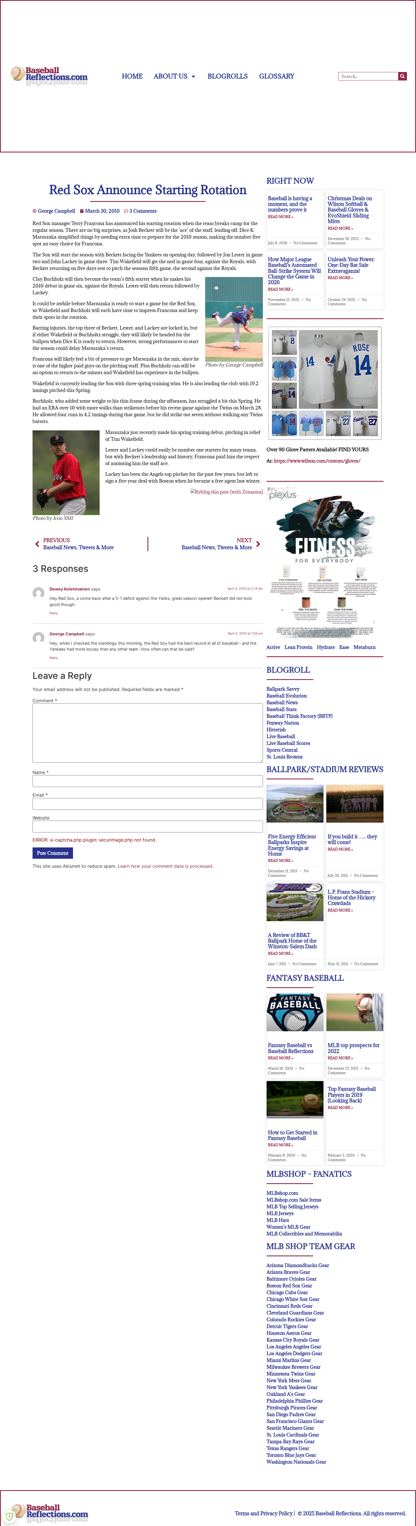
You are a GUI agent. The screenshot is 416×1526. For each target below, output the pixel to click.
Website (41, 818)
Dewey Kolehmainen (70, 589)
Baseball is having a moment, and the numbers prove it (290, 204)
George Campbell (67, 633)
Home (132, 76)
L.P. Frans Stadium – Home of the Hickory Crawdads (352, 898)
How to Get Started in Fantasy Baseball (293, 1135)
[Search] (402, 76)
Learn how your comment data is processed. (165, 866)
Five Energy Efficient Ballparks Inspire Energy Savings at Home (292, 845)
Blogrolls (228, 76)
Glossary (276, 76)
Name (41, 772)
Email (40, 795)
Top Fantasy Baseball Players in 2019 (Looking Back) (352, 1095)
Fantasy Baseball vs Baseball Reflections (291, 1048)
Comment (45, 700)
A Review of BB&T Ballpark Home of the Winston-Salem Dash (292, 941)
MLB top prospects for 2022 (353, 1048)
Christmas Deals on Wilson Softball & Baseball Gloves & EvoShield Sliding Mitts (350, 210)
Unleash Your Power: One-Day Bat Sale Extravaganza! (351, 265)
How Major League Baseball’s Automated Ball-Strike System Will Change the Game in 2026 (294, 271)
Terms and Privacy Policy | (265, 1513)
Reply (54, 613)
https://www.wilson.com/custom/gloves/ (317, 461)
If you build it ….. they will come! (352, 839)
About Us (171, 76)
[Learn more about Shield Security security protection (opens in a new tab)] (9, 1516)
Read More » (280, 216)
